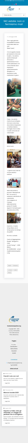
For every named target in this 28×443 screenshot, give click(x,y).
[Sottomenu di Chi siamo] (16, 344)
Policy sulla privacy (14, 334)
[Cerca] (23, 15)
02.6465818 (14, 365)
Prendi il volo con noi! (11, 376)
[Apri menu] (19, 9)
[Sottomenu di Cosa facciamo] (17, 346)
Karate (9, 272)
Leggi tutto (7, 383)
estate (15, 270)
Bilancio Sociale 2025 (11, 393)
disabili (9, 265)
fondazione (15, 265)
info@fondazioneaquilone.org (15, 363)
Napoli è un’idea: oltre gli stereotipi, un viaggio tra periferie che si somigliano (13, 412)
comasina (10, 270)
